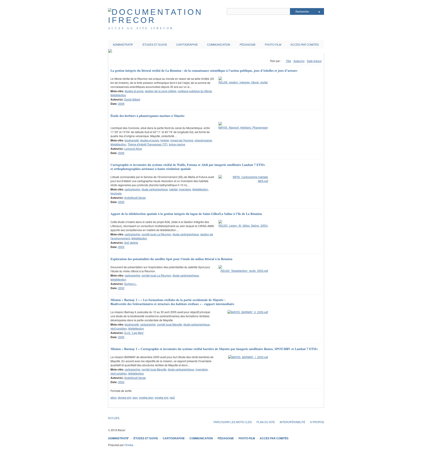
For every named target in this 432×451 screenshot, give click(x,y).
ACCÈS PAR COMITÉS (304, 44)
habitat (173, 189)
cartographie (132, 189)
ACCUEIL (114, 418)
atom (113, 397)
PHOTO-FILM (273, 44)
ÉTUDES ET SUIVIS (154, 44)
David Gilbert (132, 99)
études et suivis (134, 91)
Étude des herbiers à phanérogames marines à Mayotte (147, 115)
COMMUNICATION (218, 44)
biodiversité (132, 140)
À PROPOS (317, 422)
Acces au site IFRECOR (141, 28)
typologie (116, 193)
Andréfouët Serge (135, 197)
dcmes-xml (124, 397)
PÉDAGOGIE (248, 44)
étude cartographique (155, 189)
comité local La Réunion (156, 234)
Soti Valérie (131, 242)
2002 (121, 288)
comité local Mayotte (169, 324)
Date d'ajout (314, 61)
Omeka (128, 445)
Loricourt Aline (133, 148)
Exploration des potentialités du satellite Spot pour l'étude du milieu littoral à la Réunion (171, 259)
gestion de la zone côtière (160, 91)
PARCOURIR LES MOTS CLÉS (233, 422)
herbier (164, 140)
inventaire (185, 189)
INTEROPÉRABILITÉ (292, 422)
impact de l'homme (181, 140)
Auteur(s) (299, 61)
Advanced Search (319, 11)
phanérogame (203, 140)
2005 (121, 153)
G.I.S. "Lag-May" (134, 333)
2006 (121, 103)
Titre (288, 61)
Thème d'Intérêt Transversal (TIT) (148, 144)
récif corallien (118, 328)
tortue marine (177, 144)
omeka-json (146, 397)
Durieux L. (130, 284)
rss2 (172, 397)
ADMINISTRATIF (123, 44)
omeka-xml (161, 397)
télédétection (118, 95)
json (135, 397)
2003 (121, 247)
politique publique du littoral (195, 91)
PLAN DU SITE (265, 422)
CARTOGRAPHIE (187, 44)
